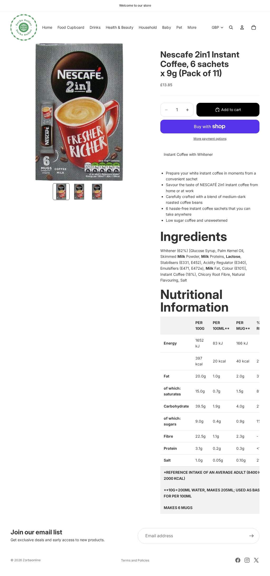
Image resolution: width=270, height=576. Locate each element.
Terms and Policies (135, 560)
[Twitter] (256, 560)
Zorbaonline (32, 560)
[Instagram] (247, 560)
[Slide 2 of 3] (79, 192)
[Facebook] (238, 560)
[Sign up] (251, 535)
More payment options (210, 139)
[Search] (231, 27)
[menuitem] (192, 27)
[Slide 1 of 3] (61, 192)
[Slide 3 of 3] (97, 192)
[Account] (242, 27)
